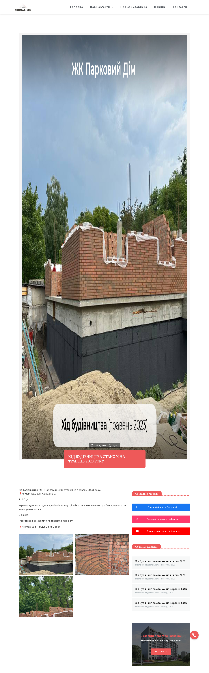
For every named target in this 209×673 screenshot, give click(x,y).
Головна (76, 7)
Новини (160, 7)
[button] (194, 635)
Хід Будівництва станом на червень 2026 (161, 589)
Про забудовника (133, 7)
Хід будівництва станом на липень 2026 (160, 561)
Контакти (180, 7)
